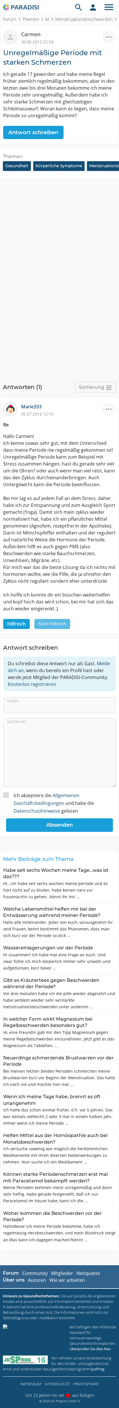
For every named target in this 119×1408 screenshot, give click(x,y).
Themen (30, 19)
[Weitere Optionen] (108, 37)
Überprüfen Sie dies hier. (90, 1348)
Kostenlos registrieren (32, 684)
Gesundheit (16, 166)
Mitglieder (62, 1273)
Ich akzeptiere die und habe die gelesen (54, 803)
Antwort (17, 721)
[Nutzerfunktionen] (93, 7)
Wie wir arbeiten (67, 1280)
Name (13, 700)
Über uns (14, 1280)
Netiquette (88, 1273)
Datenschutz (57, 1383)
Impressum (31, 1383)
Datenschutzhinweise (37, 811)
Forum (9, 19)
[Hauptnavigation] (109, 7)
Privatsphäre (86, 1383)
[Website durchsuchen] (78, 7)
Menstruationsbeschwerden (84, 19)
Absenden (59, 825)
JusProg (97, 1369)
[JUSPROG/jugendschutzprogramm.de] (25, 1359)
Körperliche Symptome (59, 166)
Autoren (37, 1280)
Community (35, 1273)
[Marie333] (12, 409)
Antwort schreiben (33, 132)
